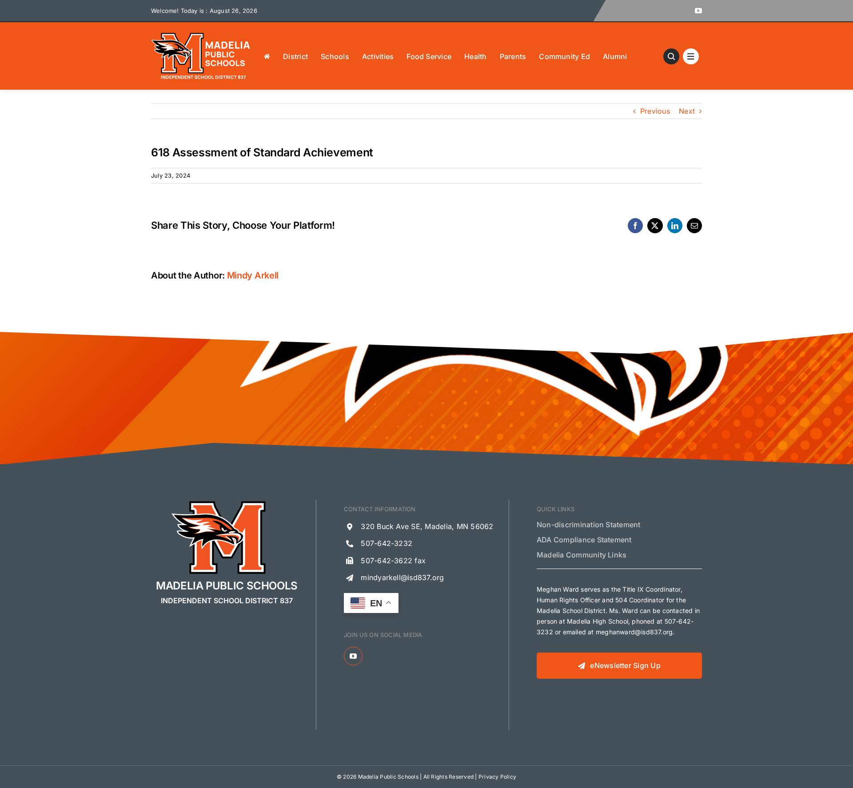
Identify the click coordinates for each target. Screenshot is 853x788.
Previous (655, 111)
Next (687, 111)
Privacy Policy (497, 776)
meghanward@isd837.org (634, 632)
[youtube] (698, 10)
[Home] (267, 56)
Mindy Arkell (253, 275)
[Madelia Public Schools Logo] (201, 34)
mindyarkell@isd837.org (402, 577)
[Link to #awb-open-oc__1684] (691, 56)
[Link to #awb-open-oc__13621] (671, 56)
